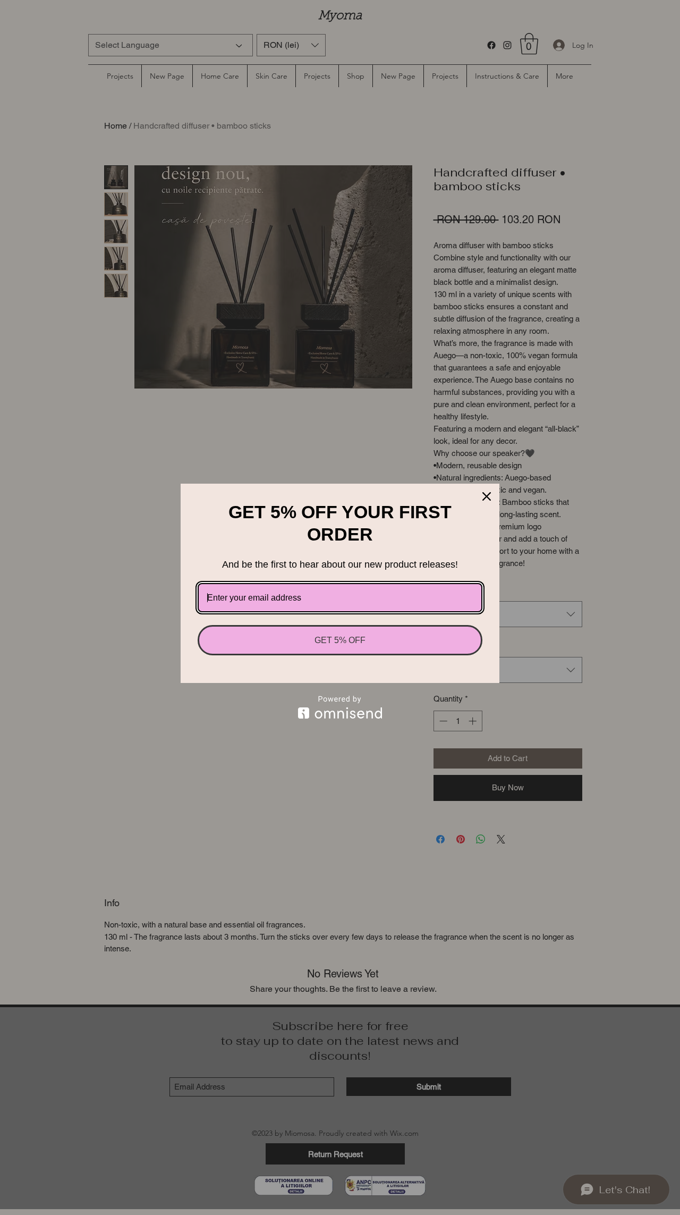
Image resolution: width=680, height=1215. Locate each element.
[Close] (486, 496)
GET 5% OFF (340, 640)
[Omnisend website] (340, 707)
